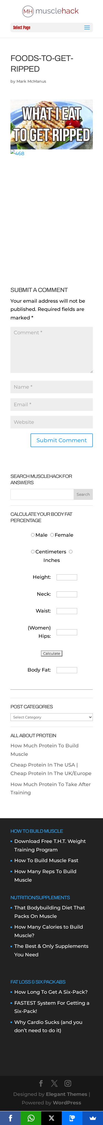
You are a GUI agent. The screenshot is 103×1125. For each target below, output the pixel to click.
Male (42, 535)
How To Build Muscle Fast (46, 860)
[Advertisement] (51, 209)
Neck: (44, 594)
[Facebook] (10, 1118)
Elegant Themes (66, 1094)
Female (64, 535)
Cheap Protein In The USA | (44, 765)
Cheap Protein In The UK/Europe (50, 773)
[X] (51, 1118)
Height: (42, 577)
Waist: (43, 611)
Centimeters (50, 552)
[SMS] (72, 1118)
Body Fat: (39, 670)
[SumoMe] (92, 1118)
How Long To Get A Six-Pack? (51, 992)
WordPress (67, 1103)
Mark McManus (31, 81)
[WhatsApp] (31, 1118)
